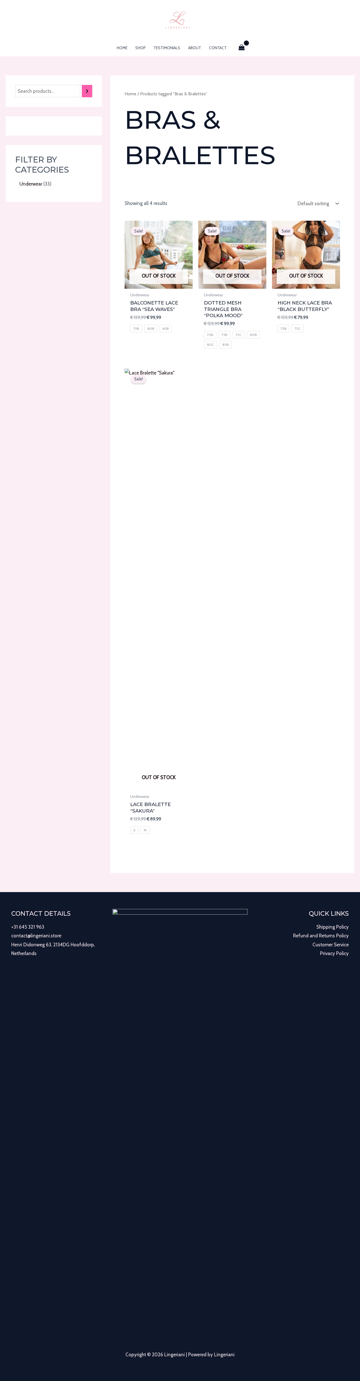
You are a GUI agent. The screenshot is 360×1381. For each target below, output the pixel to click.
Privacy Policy (334, 953)
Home (130, 93)
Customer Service (330, 944)
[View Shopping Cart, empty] (242, 47)
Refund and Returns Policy (321, 935)
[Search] (87, 91)
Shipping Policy (332, 927)
